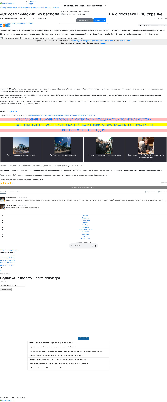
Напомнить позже (84, 20)
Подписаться (100, 20)
